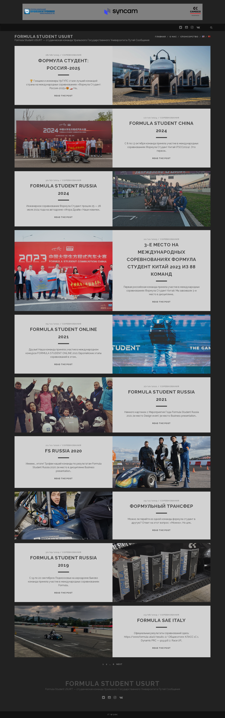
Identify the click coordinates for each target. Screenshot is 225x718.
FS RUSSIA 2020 (63, 450)
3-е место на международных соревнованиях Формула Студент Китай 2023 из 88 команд (161, 259)
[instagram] (192, 27)
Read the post (63, 96)
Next (119, 664)
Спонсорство (189, 36)
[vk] (198, 27)
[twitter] (180, 27)
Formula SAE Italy (161, 620)
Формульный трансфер (161, 506)
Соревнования (72, 55)
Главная (160, 36)
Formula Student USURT (44, 36)
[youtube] (186, 27)
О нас (173, 36)
